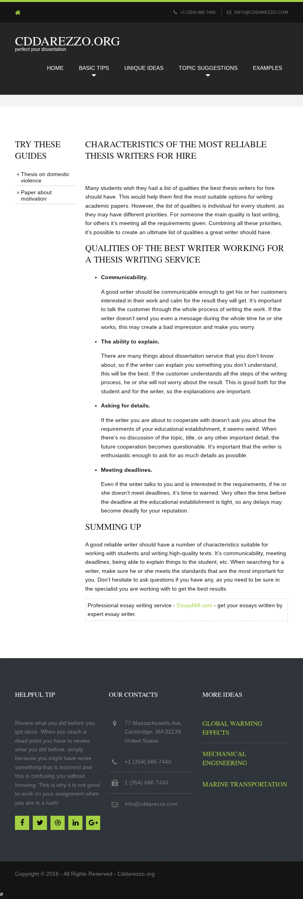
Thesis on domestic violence (45, 177)
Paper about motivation (36, 195)
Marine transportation (244, 783)
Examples (267, 68)
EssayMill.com (194, 605)
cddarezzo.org (67, 40)
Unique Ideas (143, 68)
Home (55, 68)
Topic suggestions (208, 68)
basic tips (94, 68)
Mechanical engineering (224, 758)
